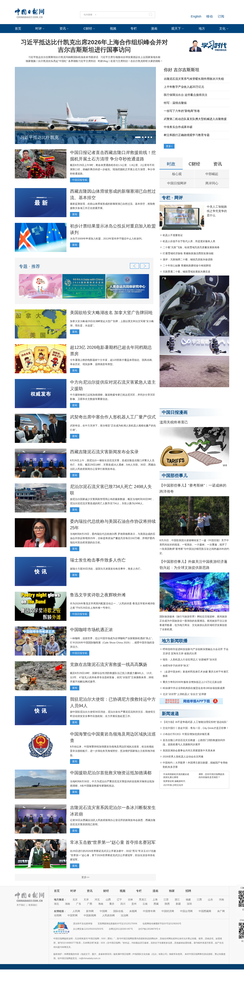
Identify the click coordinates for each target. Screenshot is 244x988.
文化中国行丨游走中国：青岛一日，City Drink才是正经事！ (196, 728)
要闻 (74, 214)
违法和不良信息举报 (82, 923)
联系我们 (33, 905)
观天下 (176, 28)
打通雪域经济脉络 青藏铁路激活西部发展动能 (188, 253)
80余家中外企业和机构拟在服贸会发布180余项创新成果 (194, 688)
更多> (169, 146)
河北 (97, 899)
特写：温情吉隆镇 (175, 102)
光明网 (57, 915)
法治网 (124, 915)
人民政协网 (108, 915)
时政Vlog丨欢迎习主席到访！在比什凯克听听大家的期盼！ (130, 61)
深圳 (189, 903)
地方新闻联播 (175, 640)
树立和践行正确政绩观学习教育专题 (187, 135)
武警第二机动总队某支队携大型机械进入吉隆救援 (195, 118)
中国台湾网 (186, 911)
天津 (86, 899)
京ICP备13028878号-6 (149, 929)
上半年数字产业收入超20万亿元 (184, 86)
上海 (155, 899)
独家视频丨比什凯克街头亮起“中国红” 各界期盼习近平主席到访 (61, 61)
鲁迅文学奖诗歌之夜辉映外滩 (98, 594)
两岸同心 (211, 183)
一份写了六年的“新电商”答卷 (182, 110)
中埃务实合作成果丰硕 (178, 126)
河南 (221, 899)
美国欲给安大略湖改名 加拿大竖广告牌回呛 (111, 312)
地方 (202, 28)
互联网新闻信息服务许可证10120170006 (117, 923)
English (196, 16)
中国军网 (73, 915)
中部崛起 (211, 174)
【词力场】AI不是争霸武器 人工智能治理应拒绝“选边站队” (195, 722)
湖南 (67, 903)
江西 (199, 899)
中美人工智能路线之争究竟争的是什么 (217, 211)
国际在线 (118, 911)
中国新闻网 (90, 915)
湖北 (56, 903)
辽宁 (119, 899)
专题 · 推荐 (29, 266)
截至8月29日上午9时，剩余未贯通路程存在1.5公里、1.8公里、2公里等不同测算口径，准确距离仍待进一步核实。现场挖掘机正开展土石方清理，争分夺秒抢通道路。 (112, 169)
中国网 (103, 911)
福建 (188, 899)
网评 (178, 197)
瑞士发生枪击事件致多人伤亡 (98, 560)
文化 (222, 28)
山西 (108, 899)
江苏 (166, 899)
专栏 (133, 28)
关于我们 (21, 905)
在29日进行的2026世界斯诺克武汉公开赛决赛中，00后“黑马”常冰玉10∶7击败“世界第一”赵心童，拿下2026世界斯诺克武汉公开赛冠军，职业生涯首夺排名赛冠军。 (113, 855)
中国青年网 (149, 911)
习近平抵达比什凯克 (39, 137)
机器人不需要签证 (173, 235)
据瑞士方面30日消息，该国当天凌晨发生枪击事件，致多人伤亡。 (106, 568)
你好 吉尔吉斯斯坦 (181, 69)
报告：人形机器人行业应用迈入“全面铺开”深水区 (190, 659)
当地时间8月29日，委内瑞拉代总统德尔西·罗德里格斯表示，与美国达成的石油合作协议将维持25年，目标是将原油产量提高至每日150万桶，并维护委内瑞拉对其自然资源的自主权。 (112, 538)
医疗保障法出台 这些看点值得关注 (185, 94)
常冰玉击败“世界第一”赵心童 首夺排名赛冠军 (113, 842)
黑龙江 (142, 899)
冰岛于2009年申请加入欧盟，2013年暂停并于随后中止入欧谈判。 (107, 238)
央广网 (221, 911)
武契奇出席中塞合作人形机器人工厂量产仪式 (113, 417)
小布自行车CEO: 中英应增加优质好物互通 (186, 734)
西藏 (156, 903)
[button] (138, 137)
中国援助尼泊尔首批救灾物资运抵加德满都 (110, 772)
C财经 (87, 28)
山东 (210, 899)
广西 (89, 903)
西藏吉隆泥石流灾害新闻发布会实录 (104, 451)
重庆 (111, 903)
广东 (78, 903)
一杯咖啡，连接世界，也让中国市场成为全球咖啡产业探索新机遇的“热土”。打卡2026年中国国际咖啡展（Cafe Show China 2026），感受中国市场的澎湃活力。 (112, 642)
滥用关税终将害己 (174, 422)
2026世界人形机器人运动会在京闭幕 (183, 756)
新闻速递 (170, 713)
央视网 (133, 911)
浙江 (177, 899)
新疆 (178, 903)
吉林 (130, 899)
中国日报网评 (176, 183)
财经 (106, 890)
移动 (209, 16)
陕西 (167, 903)
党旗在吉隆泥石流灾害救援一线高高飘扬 (108, 664)
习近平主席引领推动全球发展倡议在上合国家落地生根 (130, 57)
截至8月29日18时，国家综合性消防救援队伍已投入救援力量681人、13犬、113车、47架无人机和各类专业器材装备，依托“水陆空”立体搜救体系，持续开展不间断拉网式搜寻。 (112, 677)
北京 (75, 899)
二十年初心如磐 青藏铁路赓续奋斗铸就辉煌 (187, 265)
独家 (172, 890)
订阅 (221, 16)
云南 (145, 903)
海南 (100, 903)
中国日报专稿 (79, 179)
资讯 (62, 28)
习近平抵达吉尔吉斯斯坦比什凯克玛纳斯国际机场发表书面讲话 (63, 57)
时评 (38, 28)
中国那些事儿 (175, 475)
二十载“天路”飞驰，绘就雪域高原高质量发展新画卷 (191, 247)
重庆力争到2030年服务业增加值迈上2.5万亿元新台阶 (192, 682)
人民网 (76, 911)
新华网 (90, 911)
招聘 (188, 890)
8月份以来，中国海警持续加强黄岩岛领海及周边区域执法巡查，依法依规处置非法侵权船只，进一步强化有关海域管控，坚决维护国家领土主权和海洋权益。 (112, 751)
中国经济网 (167, 911)
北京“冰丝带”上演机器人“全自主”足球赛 (184, 694)
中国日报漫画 (175, 412)
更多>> (85, 877)
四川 (122, 903)
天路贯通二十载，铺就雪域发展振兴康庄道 (186, 271)
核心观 (177, 174)
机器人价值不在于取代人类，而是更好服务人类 (189, 241)
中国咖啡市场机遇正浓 (91, 629)
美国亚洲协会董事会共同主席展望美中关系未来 (189, 750)
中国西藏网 (205, 911)
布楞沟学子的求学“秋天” (176, 665)
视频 (113, 28)
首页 (18, 28)
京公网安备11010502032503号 (88, 929)
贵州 (133, 903)
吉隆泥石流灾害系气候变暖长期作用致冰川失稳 (194, 78)
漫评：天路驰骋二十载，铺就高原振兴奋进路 (188, 259)
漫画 (154, 28)
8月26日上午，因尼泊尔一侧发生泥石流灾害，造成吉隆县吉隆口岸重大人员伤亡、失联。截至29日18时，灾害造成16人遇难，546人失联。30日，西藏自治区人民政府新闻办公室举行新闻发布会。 (113, 464)
